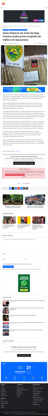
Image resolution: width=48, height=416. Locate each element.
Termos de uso (35, 389)
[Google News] (26, 183)
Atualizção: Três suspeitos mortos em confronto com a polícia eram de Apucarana (26, 329)
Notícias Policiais (20, 388)
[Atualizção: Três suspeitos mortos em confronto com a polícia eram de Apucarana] (6, 332)
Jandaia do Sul (3, 391)
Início (4, 26)
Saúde (18, 396)
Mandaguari (3, 393)
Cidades (7, 26)
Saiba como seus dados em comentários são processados (30, 269)
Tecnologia (19, 394)
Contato (2, 405)
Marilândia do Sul (4, 395)
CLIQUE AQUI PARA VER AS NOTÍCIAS (15, 174)
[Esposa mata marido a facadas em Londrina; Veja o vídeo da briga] (6, 318)
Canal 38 (18, 151)
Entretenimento (20, 392)
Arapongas (3, 389)
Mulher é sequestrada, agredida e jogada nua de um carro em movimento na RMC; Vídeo (27, 300)
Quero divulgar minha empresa (24, 355)
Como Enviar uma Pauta (37, 400)
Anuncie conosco (4, 401)
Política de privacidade (37, 391)
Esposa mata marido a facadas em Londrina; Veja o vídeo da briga (23, 315)
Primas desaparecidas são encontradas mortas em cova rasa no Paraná (8, 226)
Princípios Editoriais (36, 393)
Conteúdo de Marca (4, 403)
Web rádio (3, 407)
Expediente (35, 402)
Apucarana (12, 26)
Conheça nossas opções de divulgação (24, 163)
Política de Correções (37, 397)
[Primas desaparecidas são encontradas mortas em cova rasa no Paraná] (9, 220)
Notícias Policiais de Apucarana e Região (18, 29)
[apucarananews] (3, 3)
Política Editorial (36, 395)
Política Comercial (36, 404)
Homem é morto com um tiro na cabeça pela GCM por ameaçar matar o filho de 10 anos (27, 322)
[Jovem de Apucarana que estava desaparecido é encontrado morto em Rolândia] (24, 220)
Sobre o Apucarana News (37, 388)
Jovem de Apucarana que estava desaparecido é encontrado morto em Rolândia (24, 226)
